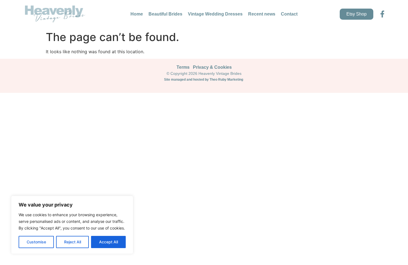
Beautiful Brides (165, 14)
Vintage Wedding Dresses (215, 14)
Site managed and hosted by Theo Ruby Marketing (204, 79)
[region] (72, 225)
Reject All (72, 241)
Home (136, 14)
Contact (289, 14)
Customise (36, 241)
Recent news (261, 14)
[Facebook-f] (382, 14)
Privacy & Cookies (212, 67)
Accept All (108, 241)
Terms (183, 67)
